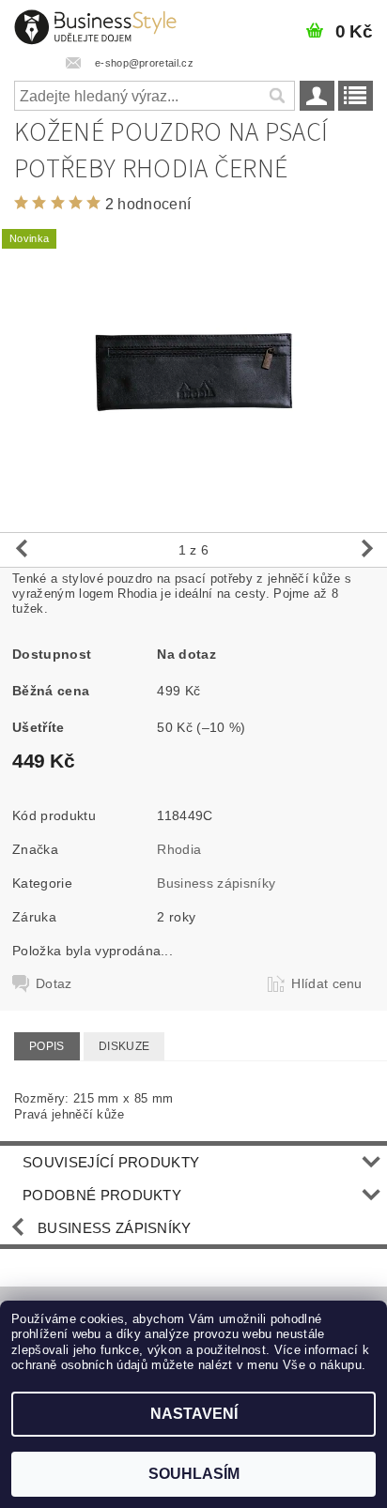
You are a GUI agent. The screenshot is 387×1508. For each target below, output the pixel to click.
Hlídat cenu (327, 983)
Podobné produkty (102, 1195)
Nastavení (194, 1414)
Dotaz (54, 983)
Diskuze (124, 1046)
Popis (47, 1046)
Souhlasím (194, 1474)
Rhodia (179, 849)
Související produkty (111, 1162)
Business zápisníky (216, 883)
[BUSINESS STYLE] (95, 24)
